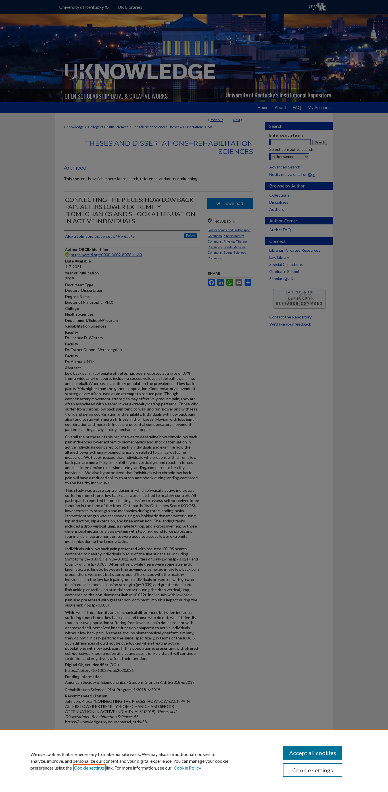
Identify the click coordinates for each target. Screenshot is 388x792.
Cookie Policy (187, 767)
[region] (194, 761)
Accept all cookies (312, 752)
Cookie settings (89, 767)
